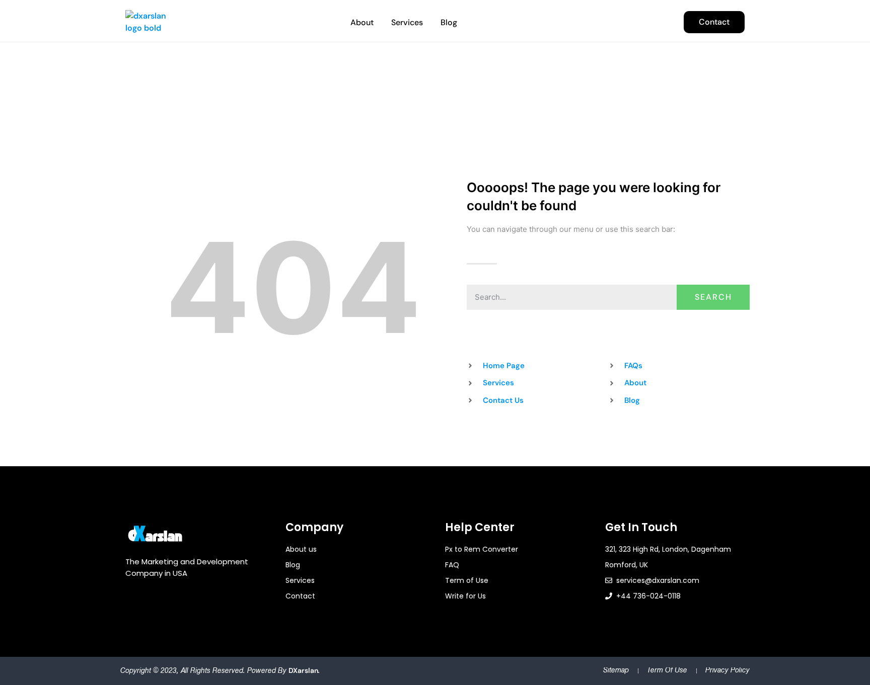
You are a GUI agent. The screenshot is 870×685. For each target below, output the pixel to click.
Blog (449, 22)
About (362, 22)
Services (407, 22)
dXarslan (303, 670)
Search (713, 297)
